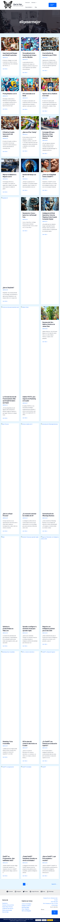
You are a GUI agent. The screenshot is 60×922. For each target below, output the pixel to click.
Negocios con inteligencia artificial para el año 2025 (48, 628)
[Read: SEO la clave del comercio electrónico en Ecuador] (30, 695)
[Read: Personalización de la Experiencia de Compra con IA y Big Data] (30, 43)
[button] (36, 2)
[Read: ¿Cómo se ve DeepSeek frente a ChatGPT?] (50, 165)
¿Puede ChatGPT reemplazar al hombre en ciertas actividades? (30, 858)
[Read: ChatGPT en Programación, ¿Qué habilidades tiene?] (10, 809)
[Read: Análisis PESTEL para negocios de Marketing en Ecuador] (30, 350)
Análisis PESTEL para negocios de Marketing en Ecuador (29, 399)
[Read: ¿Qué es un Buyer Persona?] (10, 467)
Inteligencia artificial (26, 905)
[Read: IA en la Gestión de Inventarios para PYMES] (50, 43)
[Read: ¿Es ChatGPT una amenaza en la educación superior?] (50, 695)
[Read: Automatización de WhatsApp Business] (50, 467)
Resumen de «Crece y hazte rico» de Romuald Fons (29, 215)
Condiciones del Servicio (7, 908)
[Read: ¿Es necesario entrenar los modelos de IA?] (30, 467)
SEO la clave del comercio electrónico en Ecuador (30, 743)
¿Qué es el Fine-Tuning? (29, 132)
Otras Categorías (25, 909)
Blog (36, 7)
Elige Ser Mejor (17, 4)
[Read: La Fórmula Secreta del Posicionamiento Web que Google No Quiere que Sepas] (10, 350)
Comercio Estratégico (26, 903)
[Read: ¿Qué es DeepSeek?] (10, 241)
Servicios (33, 2)
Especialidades (28, 7)
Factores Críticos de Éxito (8, 905)
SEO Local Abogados (26, 910)
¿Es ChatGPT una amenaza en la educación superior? (49, 743)
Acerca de (27, 2)
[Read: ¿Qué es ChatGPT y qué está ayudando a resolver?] (50, 809)
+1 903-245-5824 (54, 905)
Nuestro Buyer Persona (7, 906)
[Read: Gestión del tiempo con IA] (30, 165)
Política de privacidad (7, 910)
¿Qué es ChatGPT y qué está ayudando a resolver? (49, 858)
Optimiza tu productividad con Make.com (8, 628)
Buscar (42, 909)
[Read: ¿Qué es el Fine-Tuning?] (30, 122)
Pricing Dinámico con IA (10, 93)
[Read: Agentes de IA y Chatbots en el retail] (50, 84)
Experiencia (5, 903)
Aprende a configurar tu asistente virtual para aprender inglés (30, 628)
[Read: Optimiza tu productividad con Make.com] (10, 580)
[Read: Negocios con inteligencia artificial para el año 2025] (50, 580)
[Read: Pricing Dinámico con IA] (10, 84)
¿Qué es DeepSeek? (8, 287)
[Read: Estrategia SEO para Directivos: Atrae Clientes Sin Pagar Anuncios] (50, 122)
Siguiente (54, 884)
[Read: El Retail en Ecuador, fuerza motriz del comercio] (10, 122)
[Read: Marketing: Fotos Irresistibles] (10, 695)
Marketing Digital (25, 907)
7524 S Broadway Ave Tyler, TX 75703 (50, 903)
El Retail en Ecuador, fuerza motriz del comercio (9, 134)
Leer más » (5, 69)
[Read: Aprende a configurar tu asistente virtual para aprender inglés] (30, 580)
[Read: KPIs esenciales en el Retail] (30, 84)
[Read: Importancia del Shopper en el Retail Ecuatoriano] (10, 43)
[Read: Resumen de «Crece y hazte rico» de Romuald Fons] (30, 203)
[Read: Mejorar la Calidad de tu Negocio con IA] (10, 165)
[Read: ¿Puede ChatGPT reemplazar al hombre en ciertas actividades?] (30, 809)
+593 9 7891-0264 (54, 901)
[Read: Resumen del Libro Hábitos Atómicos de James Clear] (50, 313)
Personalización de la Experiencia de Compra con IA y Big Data (29, 55)
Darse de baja (5, 912)
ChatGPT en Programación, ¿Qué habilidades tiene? (9, 858)
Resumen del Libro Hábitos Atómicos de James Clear (48, 324)
